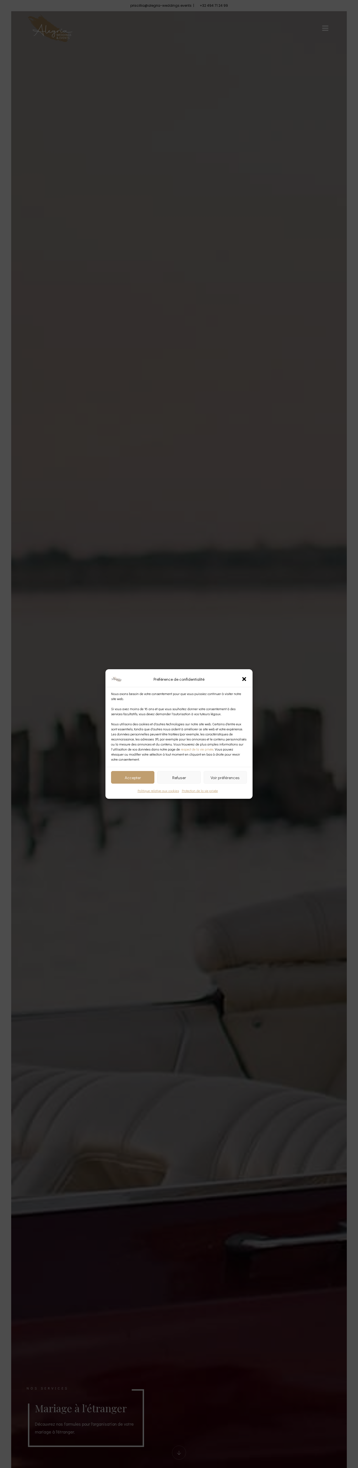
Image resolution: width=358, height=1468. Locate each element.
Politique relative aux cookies (158, 790)
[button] (244, 679)
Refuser (179, 777)
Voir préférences (225, 777)
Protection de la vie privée (200, 790)
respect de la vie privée (197, 749)
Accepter (133, 777)
